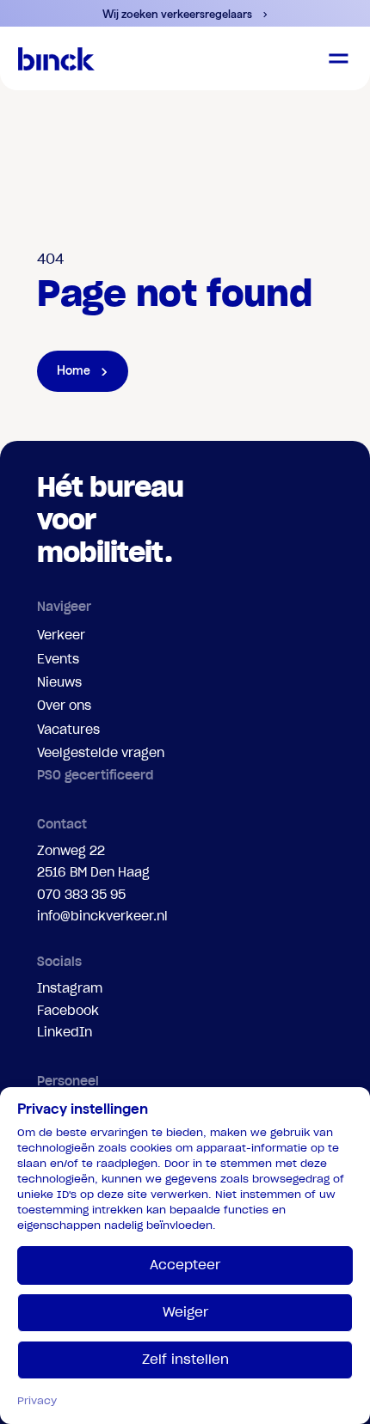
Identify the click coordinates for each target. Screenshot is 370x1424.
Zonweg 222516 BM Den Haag (93, 861)
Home (73, 370)
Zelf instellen (185, 1359)
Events (58, 659)
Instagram (69, 988)
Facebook (68, 1010)
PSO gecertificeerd (95, 775)
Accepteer (185, 1264)
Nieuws (59, 682)
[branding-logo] (56, 58)
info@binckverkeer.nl (102, 916)
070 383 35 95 (81, 894)
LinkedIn (64, 1032)
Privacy (37, 1400)
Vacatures (68, 729)
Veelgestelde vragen (100, 753)
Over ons (64, 705)
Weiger (185, 1312)
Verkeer (61, 635)
